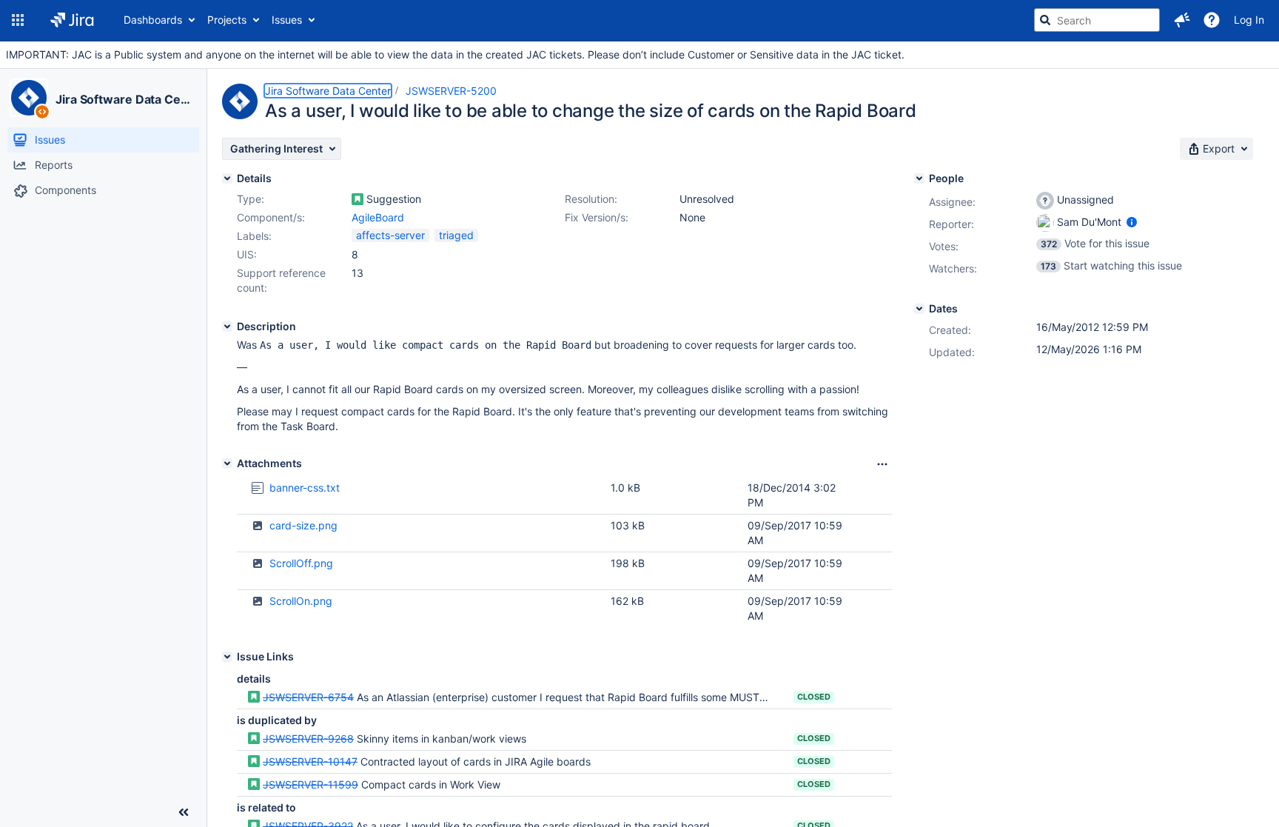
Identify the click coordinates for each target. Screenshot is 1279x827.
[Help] (1211, 20)
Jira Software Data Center (125, 99)
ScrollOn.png (300, 601)
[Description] (227, 326)
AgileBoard (378, 217)
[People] (919, 178)
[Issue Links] (227, 657)
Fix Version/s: (596, 217)
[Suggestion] (357, 199)
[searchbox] (1097, 20)
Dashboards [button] (153, 19)
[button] (17, 20)
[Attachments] (227, 463)
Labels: (254, 236)
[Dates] (919, 309)
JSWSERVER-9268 (308, 738)
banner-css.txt (304, 487)
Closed (813, 697)
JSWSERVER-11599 (310, 784)
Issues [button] (287, 19)
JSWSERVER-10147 (310, 761)
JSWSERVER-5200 (451, 90)
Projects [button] (226, 19)
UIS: (247, 254)
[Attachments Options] (882, 464)
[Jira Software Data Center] (29, 97)
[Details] (227, 178)
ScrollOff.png (301, 563)
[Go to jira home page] (72, 20)
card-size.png (303, 525)
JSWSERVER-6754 (308, 697)
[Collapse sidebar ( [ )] (183, 812)
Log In (1249, 19)
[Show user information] (1132, 221)
